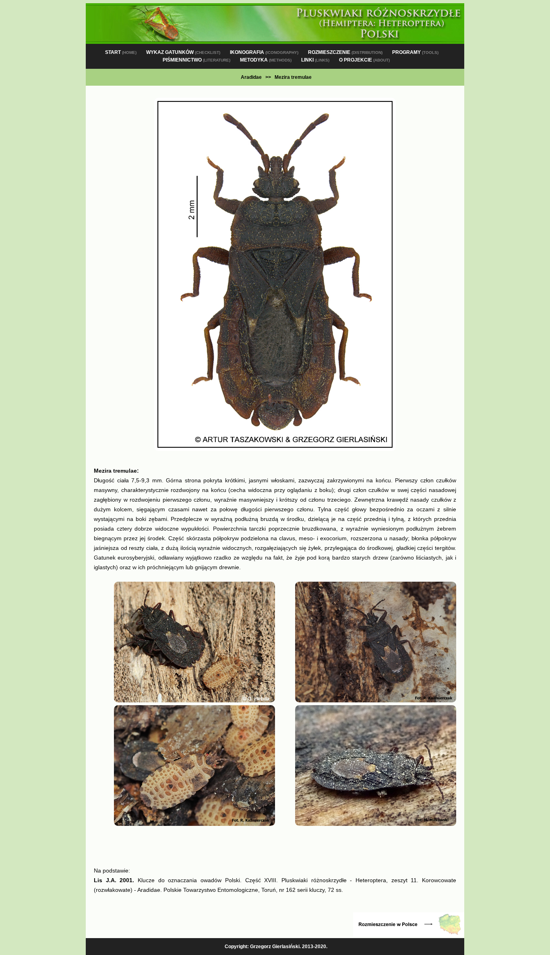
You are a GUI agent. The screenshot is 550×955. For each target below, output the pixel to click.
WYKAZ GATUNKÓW (183, 52)
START (120, 52)
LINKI (315, 60)
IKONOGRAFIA (264, 52)
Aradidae (251, 77)
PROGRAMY (415, 52)
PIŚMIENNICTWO (196, 60)
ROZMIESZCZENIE (345, 52)
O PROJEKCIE (364, 60)
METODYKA (266, 60)
